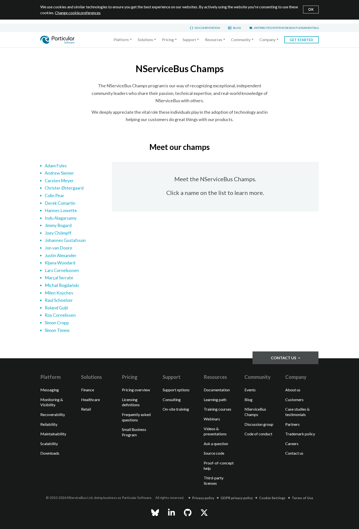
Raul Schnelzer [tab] (59, 300)
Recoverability (52, 414)
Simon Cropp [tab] (57, 322)
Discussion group (258, 424)
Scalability (49, 443)
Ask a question (216, 443)
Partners (292, 424)
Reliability (48, 424)
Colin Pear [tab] (54, 195)
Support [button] (189, 39)
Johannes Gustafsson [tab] (65, 240)
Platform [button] (121, 39)
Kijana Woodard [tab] (60, 262)
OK (311, 9)
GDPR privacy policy (237, 498)
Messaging (49, 389)
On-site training (176, 409)
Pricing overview (136, 389)
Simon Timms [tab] (57, 330)
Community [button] (241, 39)
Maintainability (53, 433)
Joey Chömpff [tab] (58, 233)
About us (292, 389)
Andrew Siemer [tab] (59, 173)
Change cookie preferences (78, 12)
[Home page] (57, 39)
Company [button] (267, 39)
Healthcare (90, 399)
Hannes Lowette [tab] (61, 210)
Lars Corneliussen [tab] (62, 270)
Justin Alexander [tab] (60, 255)
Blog (237, 28)
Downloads (49, 453)
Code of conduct (258, 433)
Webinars (212, 418)
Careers (291, 443)
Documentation (207, 28)
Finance (87, 389)
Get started (301, 40)
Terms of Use (302, 498)
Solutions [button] (145, 39)
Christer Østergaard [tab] (64, 188)
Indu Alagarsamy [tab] (60, 218)
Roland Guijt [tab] (56, 307)
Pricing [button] (168, 39)
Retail (86, 409)
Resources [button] (213, 39)
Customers (294, 399)
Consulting (172, 399)
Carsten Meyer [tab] (59, 180)
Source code (214, 453)
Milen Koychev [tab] (59, 292)
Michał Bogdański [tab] (62, 285)
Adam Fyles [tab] (56, 165)
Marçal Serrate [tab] (59, 277)
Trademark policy (300, 433)
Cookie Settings (272, 498)
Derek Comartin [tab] (60, 203)
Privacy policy (203, 498)
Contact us (284, 357)
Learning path (215, 399)
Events (250, 389)
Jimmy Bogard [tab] (58, 225)
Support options (176, 389)
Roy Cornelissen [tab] (60, 315)
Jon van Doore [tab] (58, 247)
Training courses (217, 409)
